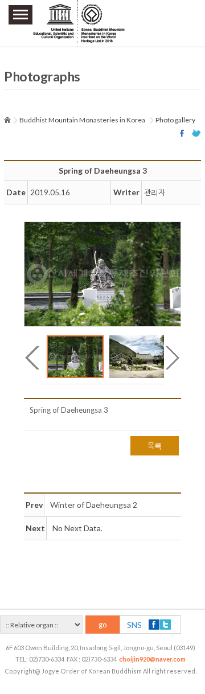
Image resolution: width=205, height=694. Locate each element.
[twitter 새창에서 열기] (196, 133)
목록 (154, 445)
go (103, 624)
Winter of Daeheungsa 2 (93, 505)
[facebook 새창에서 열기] (183, 133)
